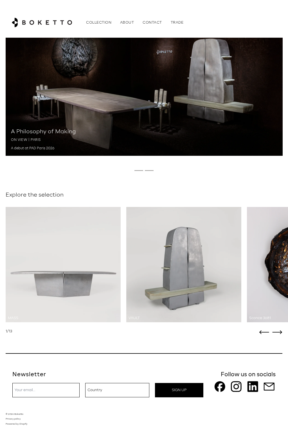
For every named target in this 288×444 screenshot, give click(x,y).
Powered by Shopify (16, 424)
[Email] (269, 386)
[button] (264, 332)
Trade (177, 22)
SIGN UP (179, 390)
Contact (152, 22)
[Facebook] (219, 386)
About (127, 22)
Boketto (18, 414)
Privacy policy (13, 419)
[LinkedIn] (252, 386)
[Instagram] (236, 386)
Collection (98, 22)
